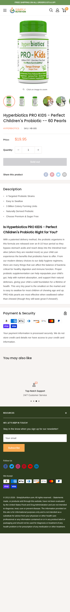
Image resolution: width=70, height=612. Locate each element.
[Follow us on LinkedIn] (36, 466)
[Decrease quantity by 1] (18, 149)
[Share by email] (64, 174)
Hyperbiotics (11, 128)
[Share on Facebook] (46, 174)
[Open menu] (5, 10)
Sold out (35, 161)
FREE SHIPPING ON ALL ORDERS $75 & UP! (35, 2)
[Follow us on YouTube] (30, 466)
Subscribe (14, 447)
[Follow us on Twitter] (11, 466)
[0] (64, 10)
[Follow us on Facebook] (5, 466)
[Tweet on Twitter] (58, 174)
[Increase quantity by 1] (38, 149)
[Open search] (51, 10)
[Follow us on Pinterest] (24, 466)
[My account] (57, 10)
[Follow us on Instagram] (18, 466)
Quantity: (8, 150)
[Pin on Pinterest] (52, 174)
